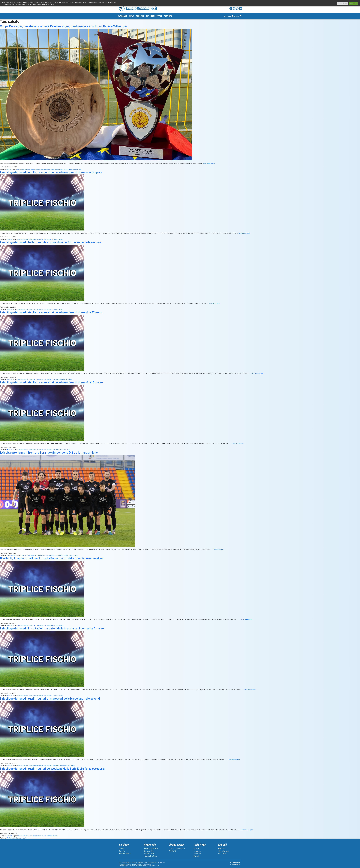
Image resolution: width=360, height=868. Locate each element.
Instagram (197, 851)
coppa (57, 169)
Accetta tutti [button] (353, 3)
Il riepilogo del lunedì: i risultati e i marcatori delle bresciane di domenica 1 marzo (52, 628)
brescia (26, 239)
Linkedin (196, 856)
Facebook (197, 848)
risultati (55, 239)
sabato (72, 169)
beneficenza (25, 169)
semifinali (78, 169)
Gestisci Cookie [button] (342, 3)
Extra (159, 16)
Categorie (122, 16)
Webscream (236, 864)
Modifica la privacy (150, 856)
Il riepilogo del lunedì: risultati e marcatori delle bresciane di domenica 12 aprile (51, 172)
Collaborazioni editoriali (177, 848)
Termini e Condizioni (151, 848)
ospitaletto (59, 555)
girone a (52, 555)
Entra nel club (148, 851)
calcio (38, 169)
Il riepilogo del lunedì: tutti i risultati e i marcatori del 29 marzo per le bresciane (50, 242)
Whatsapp (197, 853)
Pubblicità (172, 851)
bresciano (32, 169)
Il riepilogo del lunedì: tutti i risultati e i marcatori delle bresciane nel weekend (50, 698)
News (131, 16)
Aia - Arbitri (222, 853)
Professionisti (11, 555)
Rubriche (140, 16)
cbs (47, 169)
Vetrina (9, 169)
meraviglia (66, 169)
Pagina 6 (9, 838)
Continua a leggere (209, 163)
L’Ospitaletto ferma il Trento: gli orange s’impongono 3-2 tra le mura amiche (49, 452)
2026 (18, 169)
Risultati (150, 16)
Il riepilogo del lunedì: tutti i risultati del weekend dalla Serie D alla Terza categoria (52, 768)
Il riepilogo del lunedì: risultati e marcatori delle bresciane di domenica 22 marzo (52, 312)
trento (76, 555)
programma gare (65, 765)
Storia (121, 848)
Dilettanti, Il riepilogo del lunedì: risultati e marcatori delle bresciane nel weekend (52, 558)
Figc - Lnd (221, 848)
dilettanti (49, 239)
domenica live (57, 379)
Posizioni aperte (124, 853)
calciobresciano (38, 239)
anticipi (20, 239)
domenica (56, 449)
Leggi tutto (50, 4)
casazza (43, 169)
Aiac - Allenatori (223, 851)
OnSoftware (236, 862)
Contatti (122, 851)
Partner (168, 16)
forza (61, 169)
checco (51, 169)
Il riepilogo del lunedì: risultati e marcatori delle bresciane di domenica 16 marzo (51, 382)
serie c (71, 555)
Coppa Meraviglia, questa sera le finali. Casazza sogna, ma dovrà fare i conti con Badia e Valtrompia (63, 26)
